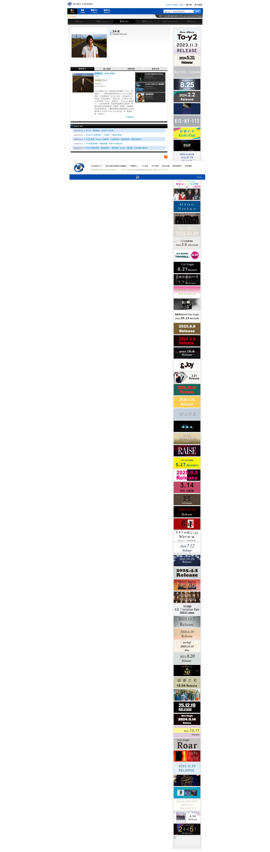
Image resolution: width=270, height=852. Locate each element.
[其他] (191, 21)
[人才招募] (144, 166)
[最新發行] (82, 68)
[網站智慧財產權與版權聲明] (116, 166)
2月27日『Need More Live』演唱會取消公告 (154, 17)
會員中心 (107, 11)
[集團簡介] (133, 166)
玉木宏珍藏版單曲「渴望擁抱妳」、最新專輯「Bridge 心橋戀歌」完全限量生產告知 (117, 148)
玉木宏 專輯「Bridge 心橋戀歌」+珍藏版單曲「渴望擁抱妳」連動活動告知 (113, 139)
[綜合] (79, 21)
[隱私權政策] (176, 166)
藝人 (72, 11)
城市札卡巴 (178, 16)
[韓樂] (146, 21)
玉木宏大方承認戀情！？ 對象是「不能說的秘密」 (104, 135)
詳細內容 (130, 117)
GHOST (194, 16)
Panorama (200, 16)
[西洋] (169, 21)
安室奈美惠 (170, 16)
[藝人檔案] (107, 68)
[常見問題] (154, 166)
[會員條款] (188, 166)
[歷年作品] (155, 68)
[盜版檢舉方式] (96, 166)
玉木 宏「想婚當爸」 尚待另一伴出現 (99, 131)
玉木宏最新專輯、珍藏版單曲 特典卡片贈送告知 (104, 144)
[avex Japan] (134, 177)
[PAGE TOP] (165, 156)
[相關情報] (131, 68)
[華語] (101, 21)
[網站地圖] (165, 166)
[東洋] (124, 21)
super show (187, 16)
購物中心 (94, 11)
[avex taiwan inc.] (79, 167)
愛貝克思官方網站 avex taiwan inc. (88, 4)
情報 (82, 11)
